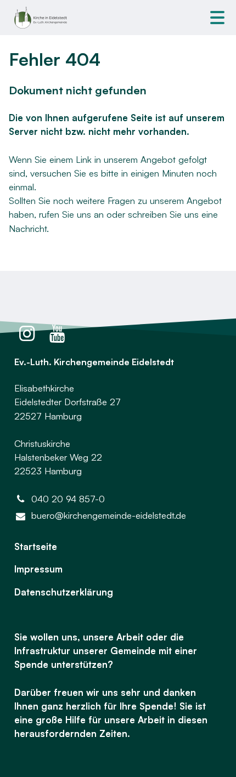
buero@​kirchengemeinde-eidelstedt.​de (108, 515)
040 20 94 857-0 (68, 498)
